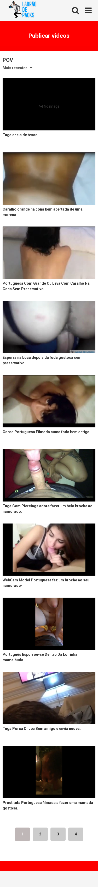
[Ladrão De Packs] (22, 10)
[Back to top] (88, 876)
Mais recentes (15, 68)
